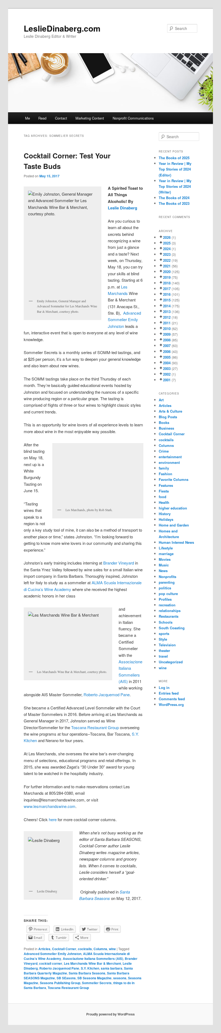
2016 (167, 294)
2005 (167, 357)
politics (165, 587)
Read (42, 118)
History (165, 513)
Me (27, 118)
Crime (164, 451)
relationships (170, 610)
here (53, 819)
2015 (167, 300)
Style (163, 639)
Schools (165, 622)
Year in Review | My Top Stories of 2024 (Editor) (175, 169)
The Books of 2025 (174, 157)
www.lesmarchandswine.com (49, 806)
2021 (167, 266)
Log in (164, 687)
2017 (167, 288)
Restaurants (168, 616)
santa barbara (111, 968)
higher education (173, 508)
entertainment (170, 456)
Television (167, 644)
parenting (167, 582)
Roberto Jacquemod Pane (107, 694)
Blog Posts (168, 416)
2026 (167, 237)
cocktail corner (50, 963)
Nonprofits (167, 576)
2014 (167, 305)
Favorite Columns (173, 479)
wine (112, 948)
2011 (167, 322)
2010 (167, 328)
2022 (167, 260)
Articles (44, 948)
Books (164, 422)
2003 (167, 368)
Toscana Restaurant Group (95, 727)
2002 (167, 374)
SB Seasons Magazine (94, 978)
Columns (100, 948)
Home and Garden (174, 525)
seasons (119, 978)
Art (161, 399)
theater (164, 650)
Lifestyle (166, 548)
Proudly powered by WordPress (110, 1014)
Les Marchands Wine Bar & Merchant (92, 963)
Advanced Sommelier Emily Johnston (124, 319)
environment (169, 462)
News (163, 570)
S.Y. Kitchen (90, 968)
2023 (167, 254)
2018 (167, 283)
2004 (167, 362)
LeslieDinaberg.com (62, 28)
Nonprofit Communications (133, 118)
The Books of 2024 (174, 197)
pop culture (168, 593)
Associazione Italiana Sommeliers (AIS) (93, 958)
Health (164, 502)
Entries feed (169, 693)
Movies (165, 559)
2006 (167, 351)
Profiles (165, 599)
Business (166, 428)
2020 (167, 271)
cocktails (85, 948)
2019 (167, 277)
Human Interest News (176, 542)
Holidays (166, 519)
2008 (167, 339)
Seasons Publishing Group (60, 982)
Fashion (165, 473)
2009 (167, 334)
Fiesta (164, 491)
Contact (61, 118)
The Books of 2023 (174, 203)
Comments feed (172, 698)
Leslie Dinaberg (123, 208)
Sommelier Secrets (97, 982)
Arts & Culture (170, 411)
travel (163, 656)
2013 (167, 311)
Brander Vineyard (118, 563)
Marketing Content (89, 118)
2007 (167, 345)
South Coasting (172, 627)
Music (164, 565)
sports (164, 633)
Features (166, 485)
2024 (167, 248)
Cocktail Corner (64, 948)
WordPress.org (171, 704)
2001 (167, 379)
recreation (167, 604)
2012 (167, 317)
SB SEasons (66, 978)
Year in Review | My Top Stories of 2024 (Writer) (175, 186)
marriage (166, 553)
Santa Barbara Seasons (87, 973)
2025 (167, 243)
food (162, 496)
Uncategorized (171, 661)
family (164, 468)
